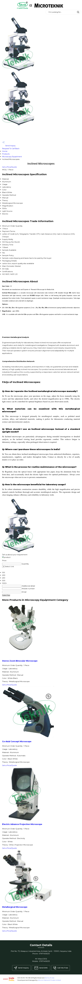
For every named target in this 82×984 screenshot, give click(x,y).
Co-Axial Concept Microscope (16, 741)
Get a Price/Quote (9, 167)
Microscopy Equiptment (12, 157)
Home (4, 151)
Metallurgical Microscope (14, 907)
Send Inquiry (10, 146)
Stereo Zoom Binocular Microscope (19, 661)
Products (6, 154)
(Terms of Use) (49, 978)
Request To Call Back (10, 149)
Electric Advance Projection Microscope (22, 824)
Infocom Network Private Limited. (49, 980)
